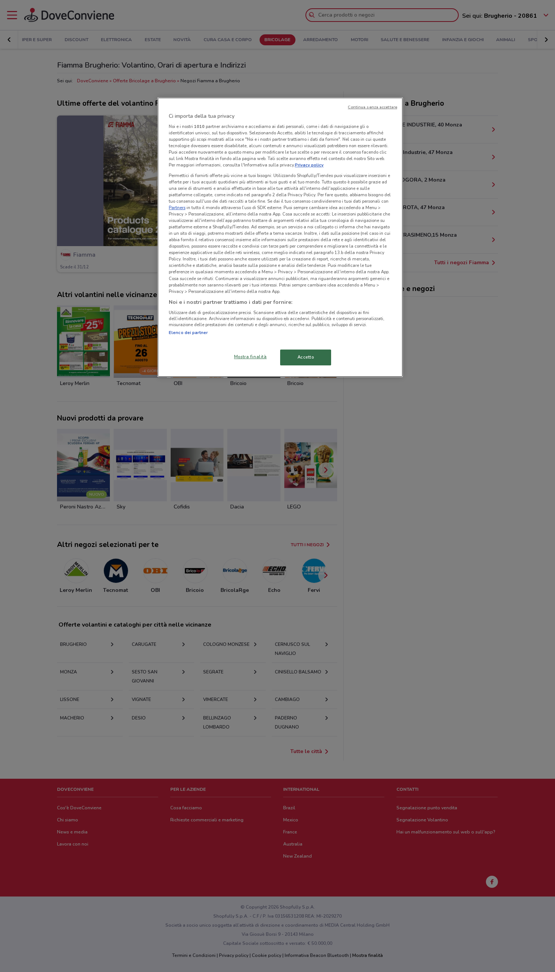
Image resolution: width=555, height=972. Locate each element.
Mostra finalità (250, 357)
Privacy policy (309, 165)
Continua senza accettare (372, 107)
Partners (177, 208)
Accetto (306, 357)
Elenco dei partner (188, 333)
